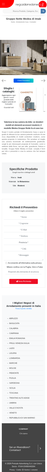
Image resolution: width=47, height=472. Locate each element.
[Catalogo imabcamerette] (27, 99)
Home (13, 22)
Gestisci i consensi (31, 470)
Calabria (13, 328)
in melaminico (23, 182)
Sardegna (14, 383)
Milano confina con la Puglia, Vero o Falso (25, 267)
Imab (20, 177)
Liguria (13, 353)
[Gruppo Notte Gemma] (41, 81)
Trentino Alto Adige (19, 398)
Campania (14, 333)
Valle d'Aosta (16, 408)
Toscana (13, 393)
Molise (12, 368)
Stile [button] (14, 186)
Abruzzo (13, 318)
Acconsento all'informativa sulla (25, 263)
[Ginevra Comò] (6, 81)
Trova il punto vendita (23, 308)
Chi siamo (23, 433)
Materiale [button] (12, 182)
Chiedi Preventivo (23, 80)
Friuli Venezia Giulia (19, 343)
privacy (38, 263)
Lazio (11, 348)
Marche (13, 363)
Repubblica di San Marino (22, 418)
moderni (21, 186)
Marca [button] (13, 177)
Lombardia (14, 358)
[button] (23, 73)
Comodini (33, 22)
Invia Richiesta (24, 281)
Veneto (13, 413)
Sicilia (12, 388)
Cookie (18, 470)
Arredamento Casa (22, 22)
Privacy (12, 470)
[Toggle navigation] (3, 4)
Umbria (12, 403)
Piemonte (14, 373)
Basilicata (14, 323)
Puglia (12, 378)
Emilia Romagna (17, 338)
